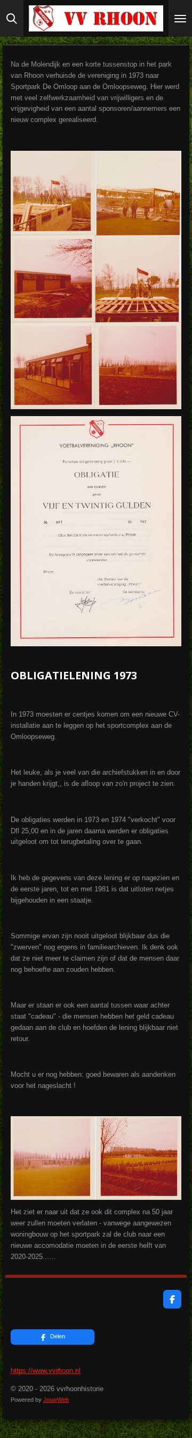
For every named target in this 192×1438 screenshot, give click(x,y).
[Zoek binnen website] (11, 18)
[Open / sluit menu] (180, 18)
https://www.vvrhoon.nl (46, 1371)
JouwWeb (56, 1399)
